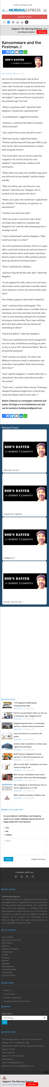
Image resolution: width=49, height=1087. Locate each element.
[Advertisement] (17, 624)
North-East (18, 780)
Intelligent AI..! (9, 558)
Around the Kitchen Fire (11, 940)
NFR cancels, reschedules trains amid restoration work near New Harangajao (30, 776)
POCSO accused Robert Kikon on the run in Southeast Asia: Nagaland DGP (30, 714)
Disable (5, 954)
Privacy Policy (9, 994)
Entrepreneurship (9, 969)
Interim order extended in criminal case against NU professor (30, 745)
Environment (7, 972)
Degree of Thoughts (10, 949)
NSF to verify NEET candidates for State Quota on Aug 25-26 (30, 765)
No (6, 831)
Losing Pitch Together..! (13, 514)
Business (5, 946)
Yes (7, 827)
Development (7, 952)
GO (4, 1022)
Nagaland (18, 708)
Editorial (5, 960)
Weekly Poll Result (38, 859)
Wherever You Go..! (11, 470)
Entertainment (8, 966)
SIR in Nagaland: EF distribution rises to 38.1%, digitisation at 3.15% (30, 786)
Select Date (7, 1013)
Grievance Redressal (12, 997)
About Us (7, 990)
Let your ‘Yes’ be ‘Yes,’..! (13, 602)
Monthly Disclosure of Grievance (17, 1001)
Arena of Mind (7, 937)
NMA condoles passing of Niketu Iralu (29, 795)
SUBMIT (8, 859)
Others (8, 835)
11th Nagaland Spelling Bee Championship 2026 (25, 704)
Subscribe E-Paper (25, 17)
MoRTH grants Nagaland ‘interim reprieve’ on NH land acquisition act (28, 755)
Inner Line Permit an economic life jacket (28, 735)
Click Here (42, 32)
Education (6, 963)
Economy (5, 957)
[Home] (22, 10)
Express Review (8, 975)
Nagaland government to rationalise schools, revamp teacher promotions (29, 724)
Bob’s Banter (7, 74)
